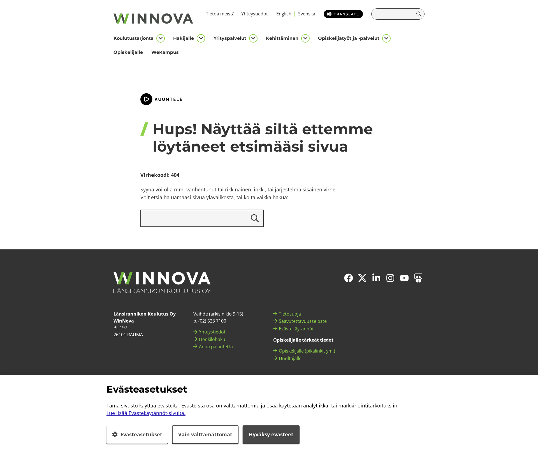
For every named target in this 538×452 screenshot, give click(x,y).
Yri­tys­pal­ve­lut (230, 38)
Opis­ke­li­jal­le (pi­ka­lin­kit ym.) (307, 351)
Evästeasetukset (141, 434)
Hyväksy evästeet (271, 434)
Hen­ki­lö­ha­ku (212, 339)
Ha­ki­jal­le (183, 38)
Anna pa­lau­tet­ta (216, 347)
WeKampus (165, 52)
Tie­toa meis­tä (220, 14)
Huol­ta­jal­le (290, 358)
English (283, 14)
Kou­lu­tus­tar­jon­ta (133, 38)
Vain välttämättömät (205, 434)
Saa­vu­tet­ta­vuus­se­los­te (303, 321)
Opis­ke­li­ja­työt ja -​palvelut (348, 38)
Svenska (306, 14)
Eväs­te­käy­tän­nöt (296, 329)
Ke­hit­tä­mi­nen (282, 38)
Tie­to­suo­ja (290, 314)
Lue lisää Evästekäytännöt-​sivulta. (145, 413)
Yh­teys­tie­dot (254, 14)
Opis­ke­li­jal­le (128, 52)
